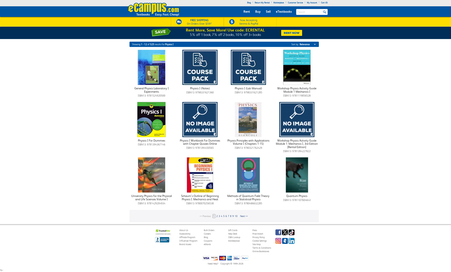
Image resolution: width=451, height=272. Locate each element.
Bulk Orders (209, 230)
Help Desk (232, 233)
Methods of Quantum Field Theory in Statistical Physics (248, 197)
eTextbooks (284, 11)
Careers (207, 233)
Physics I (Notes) (200, 88)
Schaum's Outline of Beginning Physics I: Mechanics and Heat (200, 197)
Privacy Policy (258, 237)
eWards (207, 244)
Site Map (256, 244)
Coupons (208, 240)
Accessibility (184, 233)
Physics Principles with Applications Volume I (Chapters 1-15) (248, 142)
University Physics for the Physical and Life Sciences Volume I (151, 197)
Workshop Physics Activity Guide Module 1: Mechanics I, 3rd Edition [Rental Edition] (297, 144)
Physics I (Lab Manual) (248, 88)
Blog (249, 2)
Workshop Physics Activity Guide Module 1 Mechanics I (296, 90)
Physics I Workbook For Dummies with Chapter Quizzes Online (200, 142)
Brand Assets (185, 244)
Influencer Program (188, 240)
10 (236, 216)
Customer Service (295, 2)
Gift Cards (232, 230)
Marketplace (278, 2)
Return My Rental (262, 2)
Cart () (324, 2)
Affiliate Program (187, 237)
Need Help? (213, 263)
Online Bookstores (260, 251)
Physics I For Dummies (151, 140)
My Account (312, 2)
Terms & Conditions (261, 248)
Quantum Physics (296, 196)
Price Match (257, 233)
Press (254, 230)
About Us (183, 230)
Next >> (244, 216)
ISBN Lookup (234, 237)
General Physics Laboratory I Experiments (151, 90)
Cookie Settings (259, 240)
